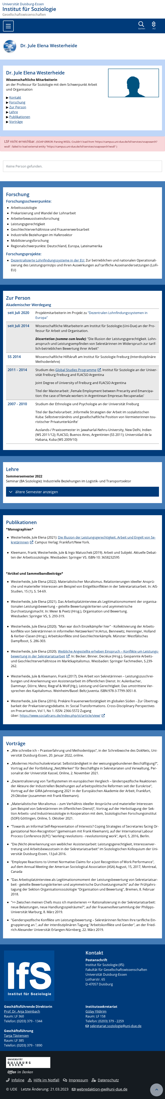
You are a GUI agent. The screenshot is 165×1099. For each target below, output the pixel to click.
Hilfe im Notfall (46, 1080)
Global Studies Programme (75, 370)
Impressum (78, 1080)
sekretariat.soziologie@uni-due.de (115, 1026)
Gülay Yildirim (96, 1011)
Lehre (13, 112)
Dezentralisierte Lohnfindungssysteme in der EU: (48, 260)
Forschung (17, 102)
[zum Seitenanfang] (156, 1089)
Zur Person (17, 107)
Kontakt (15, 97)
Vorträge (16, 121)
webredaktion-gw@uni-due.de (102, 1089)
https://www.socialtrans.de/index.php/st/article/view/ (60, 715)
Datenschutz (108, 1080)
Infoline (17, 1080)
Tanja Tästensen (16, 1035)
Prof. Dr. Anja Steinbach (22, 1011)
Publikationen (19, 117)
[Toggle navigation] (8, 26)
